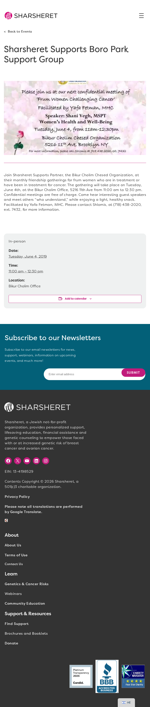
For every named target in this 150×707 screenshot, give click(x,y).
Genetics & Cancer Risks (27, 584)
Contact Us (14, 564)
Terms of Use (16, 555)
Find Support (17, 624)
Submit (133, 372)
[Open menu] (141, 15)
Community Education (25, 603)
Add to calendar (76, 298)
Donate (11, 643)
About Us (13, 545)
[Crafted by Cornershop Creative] (7, 521)
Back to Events (20, 31)
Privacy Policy (17, 497)
